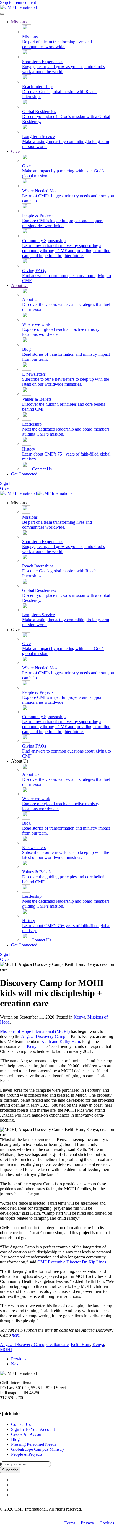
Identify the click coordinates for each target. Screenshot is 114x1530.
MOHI (6, 1349)
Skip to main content (18, 2)
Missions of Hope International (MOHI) (35, 1031)
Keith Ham (80, 1344)
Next (15, 1364)
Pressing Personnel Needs (33, 1444)
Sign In (6, 483)
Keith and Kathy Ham (60, 1041)
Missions (19, 21)
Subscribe (10, 1470)
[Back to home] (18, 7)
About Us (19, 285)
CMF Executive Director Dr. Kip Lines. (72, 1262)
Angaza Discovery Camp (43, 1036)
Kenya (79, 1017)
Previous (18, 1359)
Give (15, 151)
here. (16, 1335)
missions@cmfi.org (17, 1402)
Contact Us (41, 469)
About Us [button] (19, 761)
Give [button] (15, 629)
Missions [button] (19, 502)
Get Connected (24, 474)
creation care (57, 1344)
